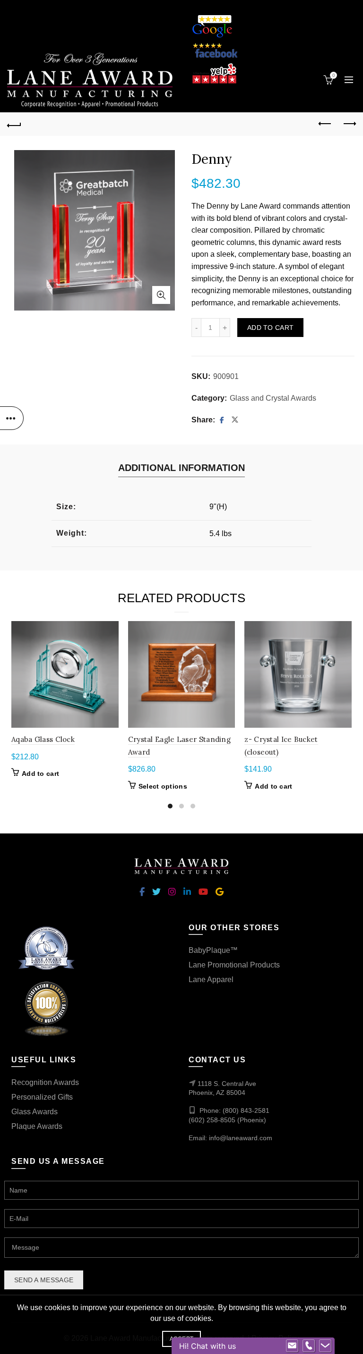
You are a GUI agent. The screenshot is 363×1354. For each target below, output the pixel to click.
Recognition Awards (45, 1082)
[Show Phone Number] (308, 1346)
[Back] (14, 124)
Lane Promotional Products (234, 965)
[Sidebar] (12, 418)
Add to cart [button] (40, 773)
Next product (349, 124)
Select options (162, 786)
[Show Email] (292, 1346)
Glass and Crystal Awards (273, 398)
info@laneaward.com (240, 1138)
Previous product (325, 124)
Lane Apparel (211, 980)
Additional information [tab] (181, 468)
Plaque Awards (36, 1126)
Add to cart (270, 327)
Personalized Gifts (42, 1097)
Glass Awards (34, 1112)
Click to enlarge (161, 295)
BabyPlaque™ (213, 950)
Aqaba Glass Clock (43, 739)
